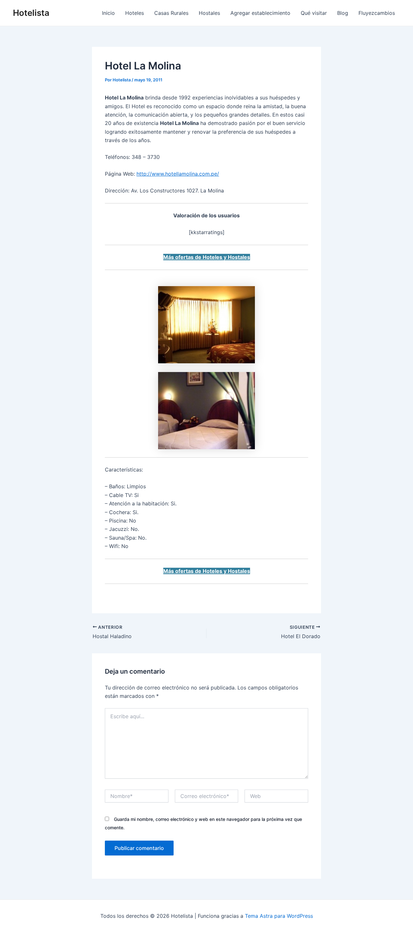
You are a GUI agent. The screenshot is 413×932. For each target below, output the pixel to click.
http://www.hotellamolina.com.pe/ (177, 174)
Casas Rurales (171, 13)
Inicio (108, 13)
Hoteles (134, 13)
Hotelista (31, 13)
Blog (342, 13)
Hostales (209, 13)
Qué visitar (314, 13)
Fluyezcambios (376, 13)
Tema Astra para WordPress (279, 916)
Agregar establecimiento (260, 13)
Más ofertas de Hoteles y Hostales (206, 257)
